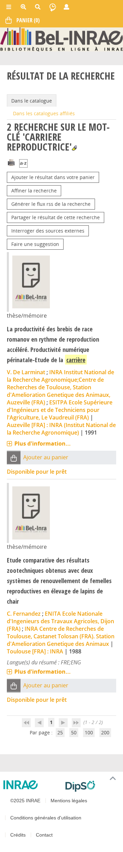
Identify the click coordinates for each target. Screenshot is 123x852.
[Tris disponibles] (23, 164)
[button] (13, 458)
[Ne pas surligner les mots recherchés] (74, 148)
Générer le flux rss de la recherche (51, 204)
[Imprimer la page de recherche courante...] (11, 162)
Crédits (18, 835)
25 (60, 732)
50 (74, 732)
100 (89, 732)
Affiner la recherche (34, 190)
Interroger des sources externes (47, 230)
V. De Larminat (26, 372)
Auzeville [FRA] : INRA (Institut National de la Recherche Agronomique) (61, 428)
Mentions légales (69, 800)
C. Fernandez (24, 613)
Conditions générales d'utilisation (45, 817)
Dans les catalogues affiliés (44, 113)
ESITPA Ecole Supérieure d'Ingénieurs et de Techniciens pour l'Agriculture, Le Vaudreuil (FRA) (59, 410)
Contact (44, 835)
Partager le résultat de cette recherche (55, 217)
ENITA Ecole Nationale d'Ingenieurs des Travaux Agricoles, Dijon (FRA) (60, 621)
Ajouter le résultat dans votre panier (53, 177)
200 (105, 732)
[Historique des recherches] (52, 7)
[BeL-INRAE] (61, 39)
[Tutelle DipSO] (91, 786)
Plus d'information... (42, 443)
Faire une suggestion (35, 244)
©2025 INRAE (25, 800)
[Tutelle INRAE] (31, 784)
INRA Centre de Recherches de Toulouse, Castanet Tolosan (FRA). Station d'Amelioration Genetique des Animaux (60, 636)
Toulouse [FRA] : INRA (35, 651)
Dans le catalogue (31, 100)
